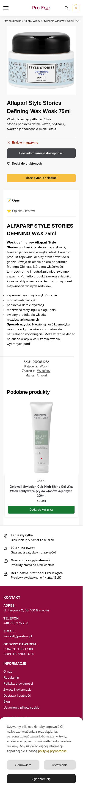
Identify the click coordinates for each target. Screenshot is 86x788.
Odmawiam (23, 765)
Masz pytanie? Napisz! (41, 178)
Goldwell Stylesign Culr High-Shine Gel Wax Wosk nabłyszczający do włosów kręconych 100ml (41, 491)
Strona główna (12, 21)
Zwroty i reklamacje (17, 689)
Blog (6, 701)
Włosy (36, 21)
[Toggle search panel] (66, 8)
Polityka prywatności (18, 683)
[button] (75, 8)
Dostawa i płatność (17, 695)
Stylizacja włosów (53, 21)
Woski (70, 21)
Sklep (27, 21)
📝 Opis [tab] (13, 200)
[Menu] (10, 8)
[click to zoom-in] (41, 60)
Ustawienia (60, 765)
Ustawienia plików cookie (21, 707)
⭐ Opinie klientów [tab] (21, 211)
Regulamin (11, 677)
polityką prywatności (52, 751)
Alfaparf (42, 375)
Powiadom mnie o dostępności (41, 153)
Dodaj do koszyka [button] (41, 509)
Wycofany (43, 371)
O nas (7, 671)
